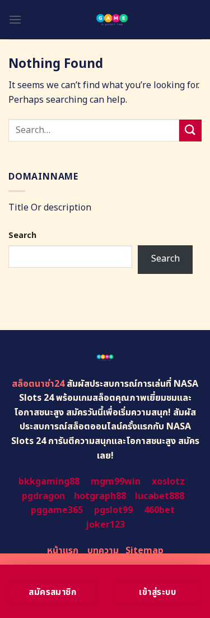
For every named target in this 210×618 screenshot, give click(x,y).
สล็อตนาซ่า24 (38, 384)
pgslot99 (113, 510)
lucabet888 (159, 496)
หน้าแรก (62, 550)
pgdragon (43, 496)
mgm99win (116, 481)
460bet (159, 510)
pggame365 (57, 510)
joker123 (105, 525)
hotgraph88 (100, 496)
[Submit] (190, 130)
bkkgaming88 (49, 481)
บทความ (103, 550)
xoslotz (168, 481)
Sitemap (144, 550)
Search (22, 235)
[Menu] (15, 19)
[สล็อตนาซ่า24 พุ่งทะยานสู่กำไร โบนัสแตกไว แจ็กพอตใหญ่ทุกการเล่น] (111, 19)
